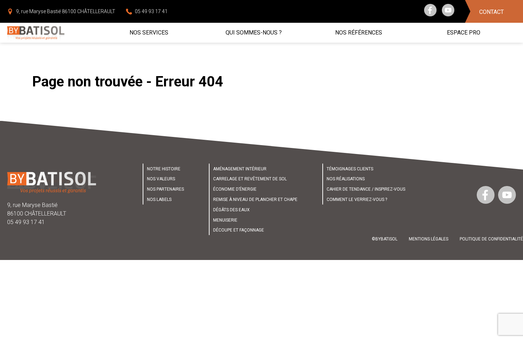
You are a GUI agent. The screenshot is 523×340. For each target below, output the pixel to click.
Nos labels (159, 199)
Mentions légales (428, 239)
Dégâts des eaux (231, 209)
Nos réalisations (346, 178)
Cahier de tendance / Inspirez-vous (366, 189)
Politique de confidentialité (491, 239)
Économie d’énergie (235, 189)
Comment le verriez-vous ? (357, 199)
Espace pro (463, 32)
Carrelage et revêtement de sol (250, 178)
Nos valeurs (161, 178)
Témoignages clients (350, 168)
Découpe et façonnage (238, 230)
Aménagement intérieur (239, 168)
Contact (491, 12)
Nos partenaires (165, 189)
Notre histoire (163, 168)
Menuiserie (225, 220)
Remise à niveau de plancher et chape (255, 199)
